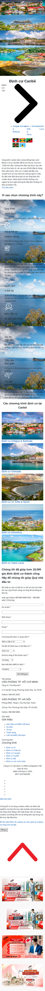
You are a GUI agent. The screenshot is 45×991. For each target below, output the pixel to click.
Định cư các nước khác (16, 761)
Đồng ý (4, 830)
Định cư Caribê (12, 756)
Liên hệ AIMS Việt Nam (15, 735)
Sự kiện (9, 727)
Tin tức (9, 730)
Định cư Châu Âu (13, 750)
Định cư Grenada (11, 471)
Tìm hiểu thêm (7, 188)
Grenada (23, 126)
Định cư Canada (13, 753)
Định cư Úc (11, 748)
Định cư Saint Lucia (13, 562)
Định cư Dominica (12, 532)
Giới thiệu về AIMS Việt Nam (18, 724)
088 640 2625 (5, 799)
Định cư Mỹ (11, 759)
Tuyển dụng (11, 732)
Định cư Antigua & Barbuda (17, 441)
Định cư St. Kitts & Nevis (16, 501)
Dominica (35, 126)
